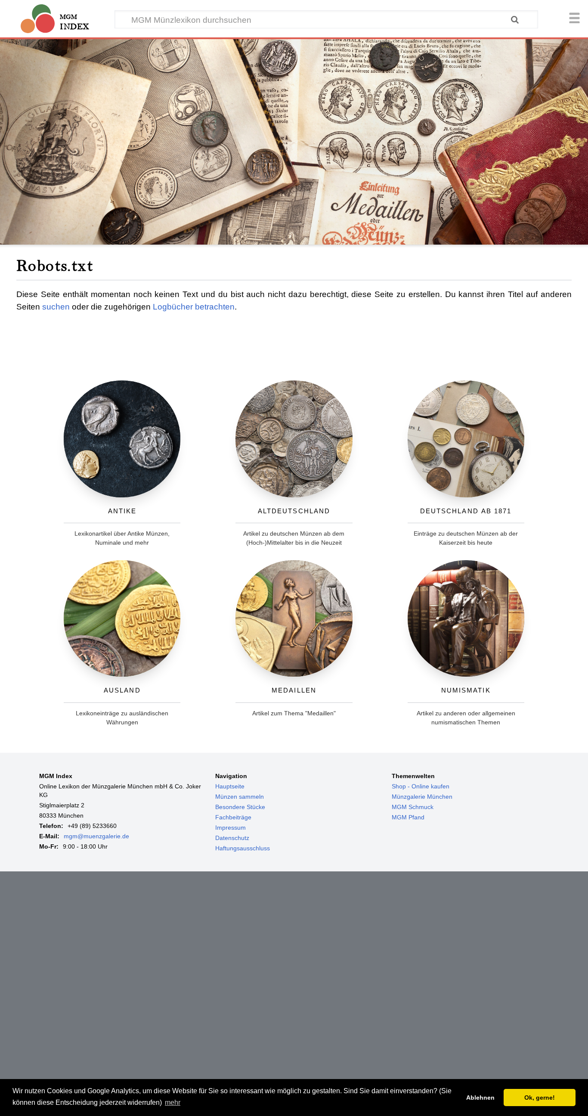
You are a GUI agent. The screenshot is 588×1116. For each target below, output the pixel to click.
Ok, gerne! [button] (539, 1097)
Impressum (230, 827)
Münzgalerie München (422, 796)
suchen (56, 306)
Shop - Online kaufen (420, 786)
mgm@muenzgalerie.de (96, 836)
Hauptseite (229, 786)
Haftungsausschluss (242, 848)
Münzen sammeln (239, 796)
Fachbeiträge (233, 817)
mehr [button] (172, 1102)
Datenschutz (232, 837)
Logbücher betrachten (194, 306)
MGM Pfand (408, 817)
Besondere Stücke (240, 806)
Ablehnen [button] (480, 1097)
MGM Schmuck (412, 806)
